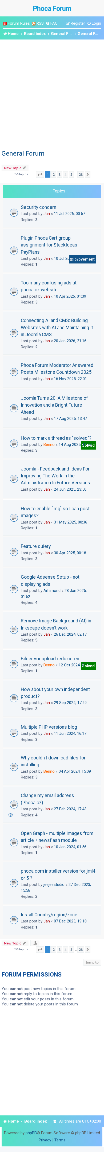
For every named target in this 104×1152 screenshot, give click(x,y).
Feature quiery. (36, 546)
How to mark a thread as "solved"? (56, 438)
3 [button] (60, 174)
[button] (40, 174)
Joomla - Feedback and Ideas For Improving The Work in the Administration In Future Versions (55, 476)
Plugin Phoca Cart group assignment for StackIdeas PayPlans (49, 245)
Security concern (38, 207)
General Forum (23, 153)
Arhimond (52, 590)
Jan (46, 213)
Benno (49, 444)
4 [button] (65, 174)
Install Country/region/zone (49, 914)
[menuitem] (52, 23)
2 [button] (54, 174)
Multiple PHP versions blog (49, 727)
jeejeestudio (54, 884)
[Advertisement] (52, 94)
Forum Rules (19, 23)
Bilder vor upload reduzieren (50, 658)
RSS (40, 23)
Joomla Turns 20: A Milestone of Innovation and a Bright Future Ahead (54, 405)
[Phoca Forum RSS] (33, 23)
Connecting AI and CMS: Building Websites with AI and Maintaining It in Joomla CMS (57, 327)
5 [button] (71, 174)
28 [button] (81, 174)
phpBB (31, 1133)
